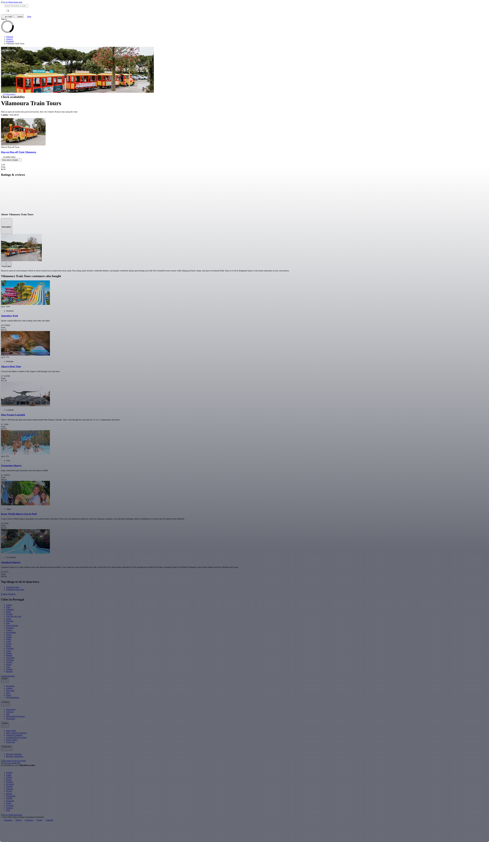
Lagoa (8, 651)
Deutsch (9, 782)
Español (9, 786)
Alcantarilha (11, 632)
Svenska (9, 808)
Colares (9, 630)
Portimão (9, 621)
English (9, 772)
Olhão (8, 639)
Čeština (9, 777)
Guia (8, 667)
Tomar (8, 635)
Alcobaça (10, 660)
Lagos (8, 619)
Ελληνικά (10, 784)
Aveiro (9, 644)
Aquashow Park (12, 587)
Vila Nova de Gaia (13, 616)
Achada (9, 669)
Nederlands (10, 796)
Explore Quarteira (8, 594)
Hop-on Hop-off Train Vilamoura (18, 152)
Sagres (8, 664)
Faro (8, 623)
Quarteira (10, 628)
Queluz (9, 637)
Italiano (9, 794)
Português (10, 801)
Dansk (8, 779)
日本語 (9, 798)
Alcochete (10, 658)
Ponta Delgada (12, 625)
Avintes (9, 662)
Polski (8, 803)
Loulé (8, 642)
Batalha (9, 655)
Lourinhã (9, 648)
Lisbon (9, 605)
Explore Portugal (8, 676)
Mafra (8, 646)
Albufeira (10, 609)
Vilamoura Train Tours (15, 589)
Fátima (9, 653)
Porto (8, 607)
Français (9, 789)
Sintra (8, 612)
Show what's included (10, 160)
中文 (8, 810)
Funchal (9, 614)
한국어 (9, 791)
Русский (9, 805)
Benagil (9, 671)
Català (8, 775)
